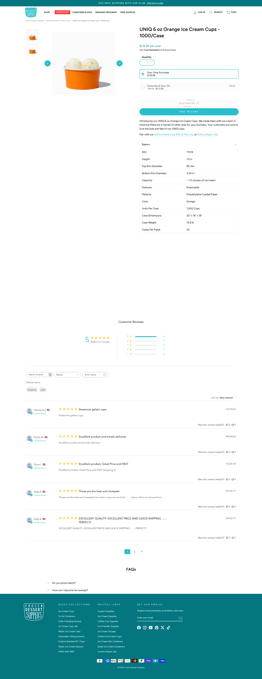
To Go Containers (66, 616)
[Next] (119, 63)
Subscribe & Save (82, 12)
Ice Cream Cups (66, 611)
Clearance (62, 12)
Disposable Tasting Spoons (71, 636)
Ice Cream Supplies (107, 616)
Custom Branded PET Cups (71, 641)
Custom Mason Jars (107, 651)
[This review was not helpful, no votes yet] (233, 424)
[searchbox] (36, 374)
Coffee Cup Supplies (108, 621)
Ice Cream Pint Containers (110, 641)
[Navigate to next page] (142, 551)
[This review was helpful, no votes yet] (227, 424)
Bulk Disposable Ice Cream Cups (58, 21)
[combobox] (67, 374)
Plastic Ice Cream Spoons (70, 646)
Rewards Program (106, 12)
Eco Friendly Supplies (108, 626)
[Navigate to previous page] (120, 551)
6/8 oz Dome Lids (164, 134)
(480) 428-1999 (66, 651)
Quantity (146, 57)
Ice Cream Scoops (107, 631)
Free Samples (127, 12)
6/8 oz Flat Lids (184, 134)
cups (42, 389)
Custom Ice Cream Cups (110, 636)
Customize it (189, 103)
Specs (146, 144)
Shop (47, 12)
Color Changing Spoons (69, 621)
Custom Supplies (106, 611)
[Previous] (48, 63)
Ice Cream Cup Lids (68, 626)
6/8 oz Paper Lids (208, 134)
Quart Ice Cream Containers (111, 646)
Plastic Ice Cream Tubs (69, 631)
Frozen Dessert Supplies (35, 21)
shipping (32, 389)
